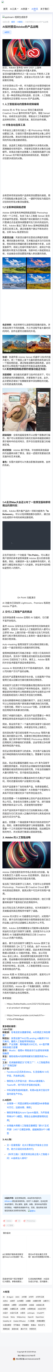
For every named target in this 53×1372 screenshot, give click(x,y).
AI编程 (5, 1309)
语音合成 (15, 1329)
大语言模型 (7, 1325)
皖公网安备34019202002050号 (28, 1359)
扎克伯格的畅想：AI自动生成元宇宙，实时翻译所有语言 (38, 1281)
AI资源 (24, 9)
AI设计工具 (14, 1313)
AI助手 (12, 1301)
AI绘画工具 (40, 1305)
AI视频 (22, 1309)
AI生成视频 (23, 1305)
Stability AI (7, 1321)
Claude (5, 1317)
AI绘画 (31, 1305)
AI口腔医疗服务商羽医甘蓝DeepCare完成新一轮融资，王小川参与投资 (13, 1257)
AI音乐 (22, 1313)
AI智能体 (6, 1305)
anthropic (31, 1313)
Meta (13, 1317)
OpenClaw (40, 1317)
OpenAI (30, 1317)
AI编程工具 (14, 1309)
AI (3, 1297)
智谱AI (33, 1325)
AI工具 (13, 9)
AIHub (33, 1352)
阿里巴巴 (32, 1329)
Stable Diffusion (19, 1321)
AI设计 (5, 1313)
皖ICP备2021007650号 (26, 1356)
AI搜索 (28, 1301)
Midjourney (21, 1317)
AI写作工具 (40, 1297)
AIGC (17, 1297)
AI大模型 (20, 1301)
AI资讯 (35, 9)
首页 (5, 9)
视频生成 (6, 1329)
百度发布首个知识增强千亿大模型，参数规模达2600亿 (12, 1281)
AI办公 (5, 1301)
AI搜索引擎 (37, 1301)
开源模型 (25, 1325)
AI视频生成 (31, 1309)
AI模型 (14, 1305)
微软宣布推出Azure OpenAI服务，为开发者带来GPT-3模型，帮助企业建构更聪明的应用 (28, 1116)
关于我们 (44, 9)
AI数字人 (46, 1301)
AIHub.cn (8, 1201)
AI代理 (24, 1297)
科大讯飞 (41, 1325)
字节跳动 (16, 1325)
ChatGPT (40, 1313)
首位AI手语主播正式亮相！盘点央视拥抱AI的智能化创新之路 (38, 1257)
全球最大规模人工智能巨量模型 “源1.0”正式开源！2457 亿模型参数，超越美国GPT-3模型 (28, 1129)
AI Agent (10, 1297)
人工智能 (31, 1321)
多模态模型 (41, 1321)
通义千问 (24, 1329)
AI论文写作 (42, 1309)
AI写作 (31, 1297)
